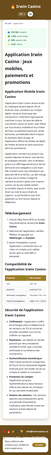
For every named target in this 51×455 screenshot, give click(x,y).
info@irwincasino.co (37, 431)
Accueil (8, 23)
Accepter (39, 445)
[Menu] (30, 14)
